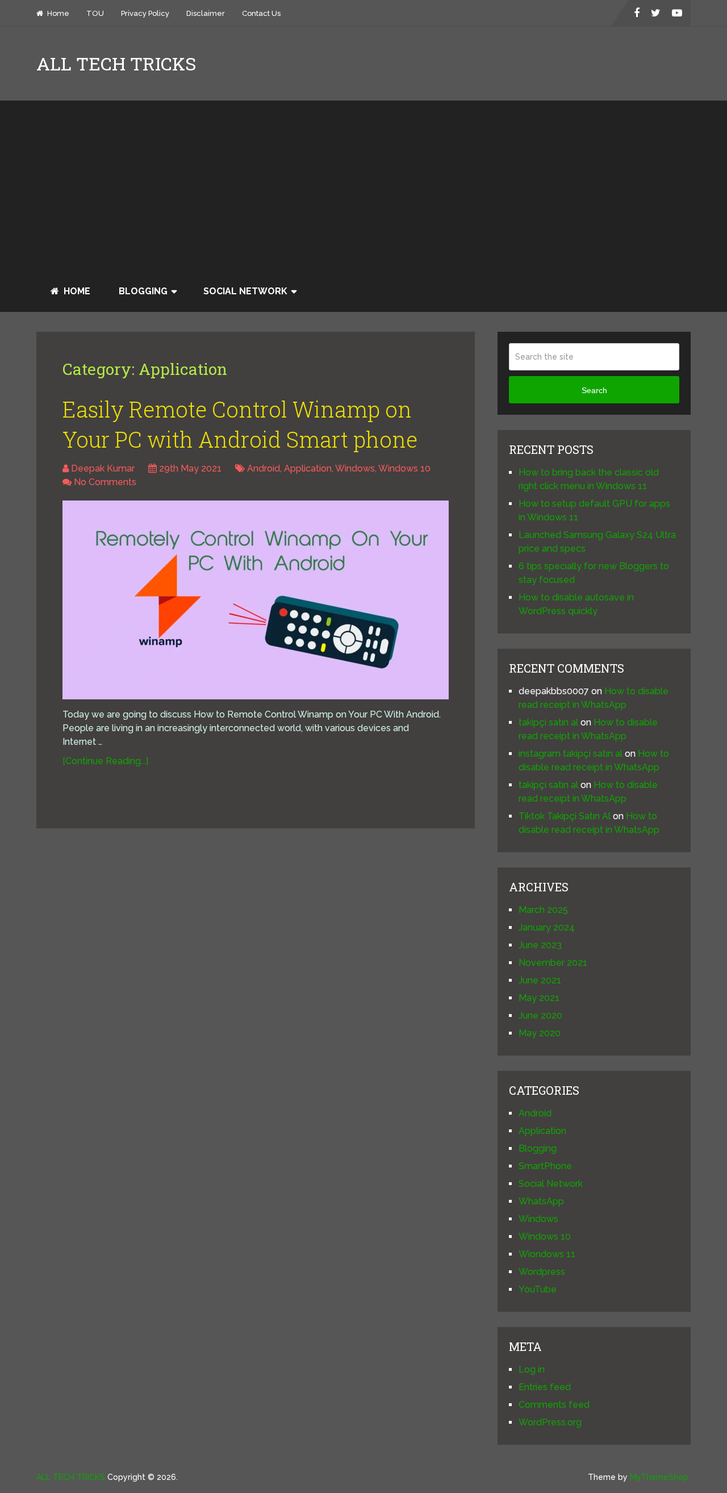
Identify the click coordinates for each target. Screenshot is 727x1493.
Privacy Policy (145, 13)
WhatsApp (541, 1201)
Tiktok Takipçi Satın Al (565, 816)
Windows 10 (404, 468)
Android (263, 468)
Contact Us (261, 13)
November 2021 (553, 962)
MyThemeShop (659, 1477)
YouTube (538, 1289)
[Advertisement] (363, 185)
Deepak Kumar (103, 468)
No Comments (105, 482)
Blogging (143, 291)
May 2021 (539, 997)
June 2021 (540, 980)
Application (308, 468)
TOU (95, 13)
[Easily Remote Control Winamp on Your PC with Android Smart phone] (255, 600)
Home (57, 13)
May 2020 (540, 1033)
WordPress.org (550, 1422)
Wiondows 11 (547, 1254)
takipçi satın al (548, 722)
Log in (532, 1369)
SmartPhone (545, 1166)
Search (594, 390)
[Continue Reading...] (105, 761)
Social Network (245, 291)
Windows (355, 468)
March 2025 (543, 909)
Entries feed (545, 1387)
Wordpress (542, 1271)
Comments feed (554, 1404)
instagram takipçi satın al (570, 753)
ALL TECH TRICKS (116, 64)
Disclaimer (205, 13)
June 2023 (540, 945)
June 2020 (540, 1015)
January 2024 (547, 927)
